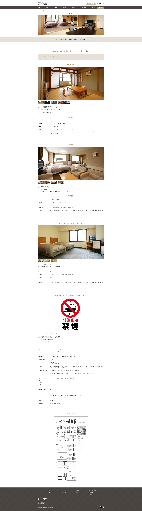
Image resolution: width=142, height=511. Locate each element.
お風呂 (50, 492)
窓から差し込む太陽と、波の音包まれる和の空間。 (68, 39)
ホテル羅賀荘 (42, 499)
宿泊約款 (91, 492)
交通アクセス (77, 492)
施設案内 (64, 492)
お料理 (64, 490)
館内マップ (83, 39)
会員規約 (91, 494)
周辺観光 (78, 490)
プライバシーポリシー (92, 490)
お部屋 (50, 490)
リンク (78, 494)
